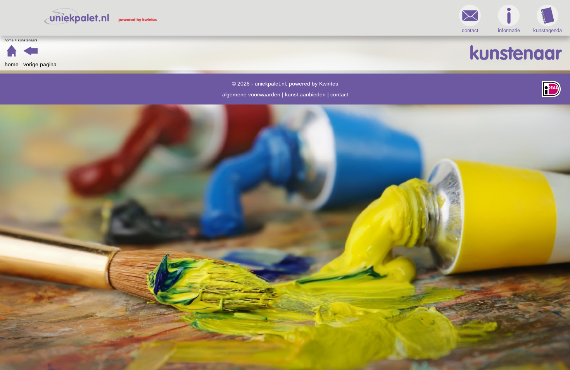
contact (470, 30)
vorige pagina (40, 64)
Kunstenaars (28, 40)
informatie (509, 30)
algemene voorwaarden (251, 94)
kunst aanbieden (305, 94)
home (12, 64)
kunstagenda (547, 30)
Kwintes (328, 84)
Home (9, 40)
